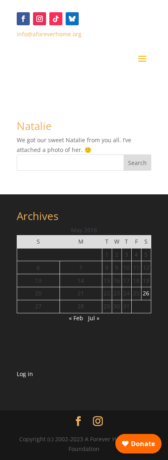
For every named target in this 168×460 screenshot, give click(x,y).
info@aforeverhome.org (49, 34)
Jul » (93, 318)
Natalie (34, 126)
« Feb (76, 318)
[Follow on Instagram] (39, 18)
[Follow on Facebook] (23, 18)
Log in (25, 374)
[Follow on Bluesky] (72, 18)
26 (146, 293)
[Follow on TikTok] (55, 18)
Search (137, 163)
